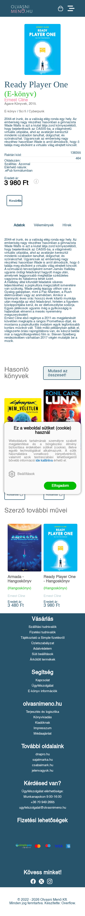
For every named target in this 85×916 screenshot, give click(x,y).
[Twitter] (41, 881)
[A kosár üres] (60, 8)
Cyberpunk (36, 111)
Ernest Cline (16, 100)
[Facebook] (33, 881)
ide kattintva (44, 460)
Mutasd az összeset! (58, 373)
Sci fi (22, 111)
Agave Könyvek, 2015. (20, 103)
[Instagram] (49, 881)
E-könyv (10, 111)
